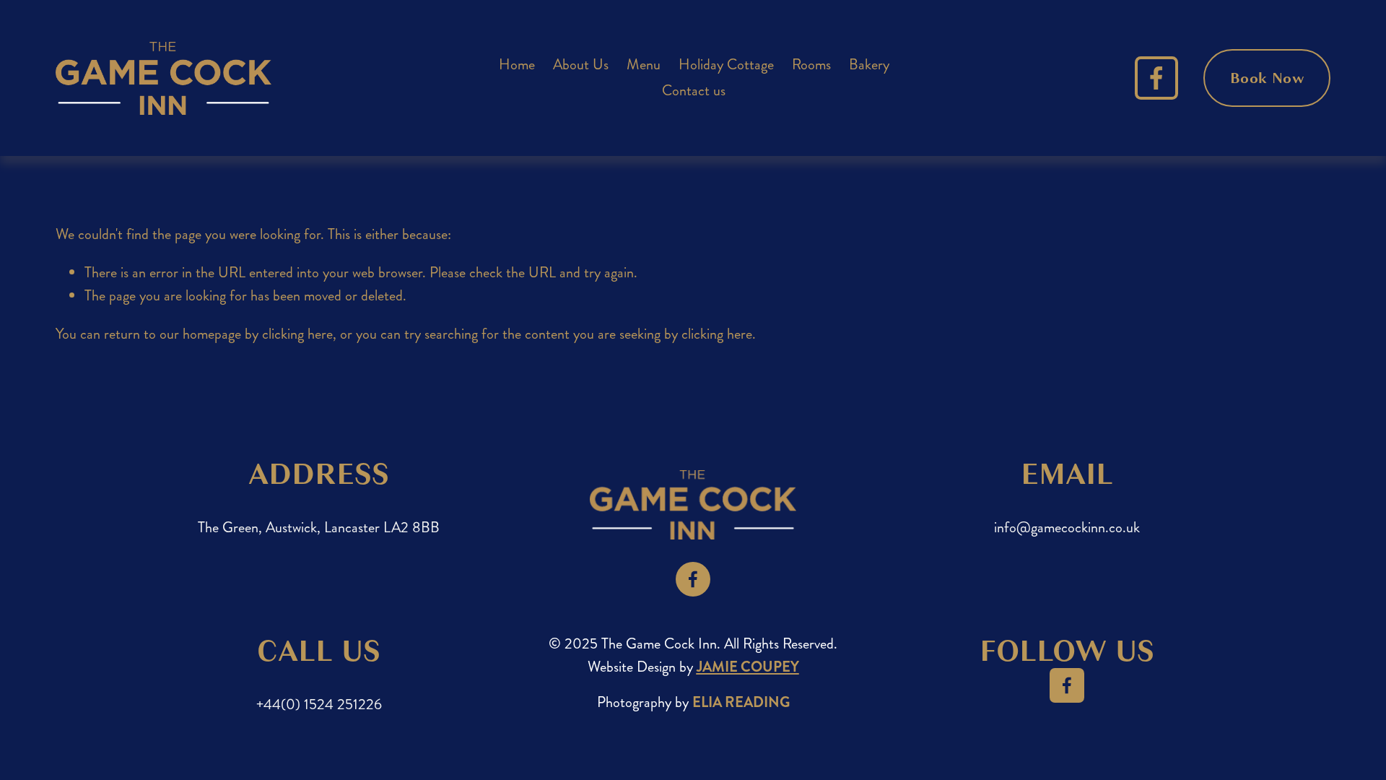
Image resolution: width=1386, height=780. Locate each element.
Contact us (693, 90)
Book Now (1267, 78)
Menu (644, 64)
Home (517, 64)
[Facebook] (1156, 78)
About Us (581, 64)
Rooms (811, 64)
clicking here (297, 334)
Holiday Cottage (726, 64)
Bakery (869, 64)
